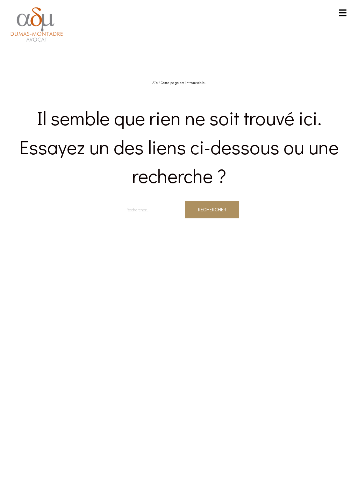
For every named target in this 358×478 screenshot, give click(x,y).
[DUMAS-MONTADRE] (36, 24)
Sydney (118, 265)
